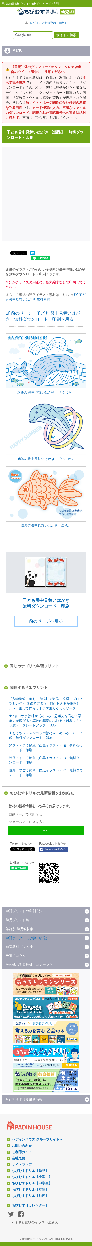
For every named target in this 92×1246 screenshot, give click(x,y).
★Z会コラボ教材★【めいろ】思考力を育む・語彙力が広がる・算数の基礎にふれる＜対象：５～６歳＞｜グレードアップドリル (46, 720)
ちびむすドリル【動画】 (30, 1196)
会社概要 (18, 1158)
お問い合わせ (22, 1145)
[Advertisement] (46, 193)
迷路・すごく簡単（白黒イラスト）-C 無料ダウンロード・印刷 (46, 772)
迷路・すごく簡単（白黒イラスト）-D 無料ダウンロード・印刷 (46, 760)
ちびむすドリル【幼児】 (30, 1171)
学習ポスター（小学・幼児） (27, 938)
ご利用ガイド (22, 1152)
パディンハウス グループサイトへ (37, 1139)
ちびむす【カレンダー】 (30, 1205)
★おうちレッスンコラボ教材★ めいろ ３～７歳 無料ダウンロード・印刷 (46, 735)
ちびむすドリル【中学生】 (32, 1183)
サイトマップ (22, 1164)
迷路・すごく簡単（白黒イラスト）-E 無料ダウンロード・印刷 (46, 748)
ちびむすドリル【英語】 (30, 1189)
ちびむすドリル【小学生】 (32, 1177)
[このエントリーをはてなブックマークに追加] (32, 255)
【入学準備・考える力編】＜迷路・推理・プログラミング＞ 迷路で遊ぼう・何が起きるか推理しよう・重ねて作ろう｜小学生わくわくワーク (45, 703)
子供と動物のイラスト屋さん (36, 1222)
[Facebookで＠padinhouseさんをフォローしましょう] (53, 849)
